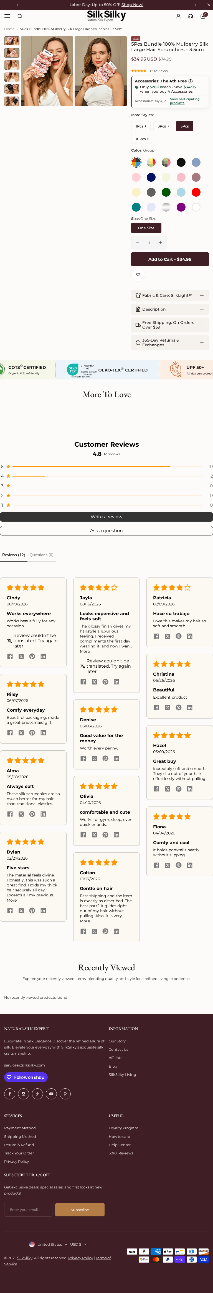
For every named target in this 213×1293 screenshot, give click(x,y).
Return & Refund (19, 1145)
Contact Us (118, 1049)
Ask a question (106, 530)
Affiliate (116, 1057)
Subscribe (80, 1210)
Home (9, 29)
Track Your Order (19, 1153)
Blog (113, 1066)
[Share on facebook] (10, 657)
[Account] (178, 16)
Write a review (106, 516)
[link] (190, 16)
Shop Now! (132, 4)
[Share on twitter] (21, 657)
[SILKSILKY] (106, 16)
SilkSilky (24, 1258)
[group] (47, 71)
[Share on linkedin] (43, 657)
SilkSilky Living (122, 1074)
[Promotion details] (190, 81)
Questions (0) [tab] (42, 555)
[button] (139, 71)
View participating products (185, 101)
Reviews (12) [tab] (13, 555)
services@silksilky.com (24, 1065)
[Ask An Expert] (190, 16)
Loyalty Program (123, 1128)
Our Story (117, 1041)
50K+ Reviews (121, 1153)
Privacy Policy (16, 1161)
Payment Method (20, 1128)
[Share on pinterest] (32, 656)
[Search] (20, 16)
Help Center (120, 1145)
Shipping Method (20, 1136)
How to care (119, 1136)
